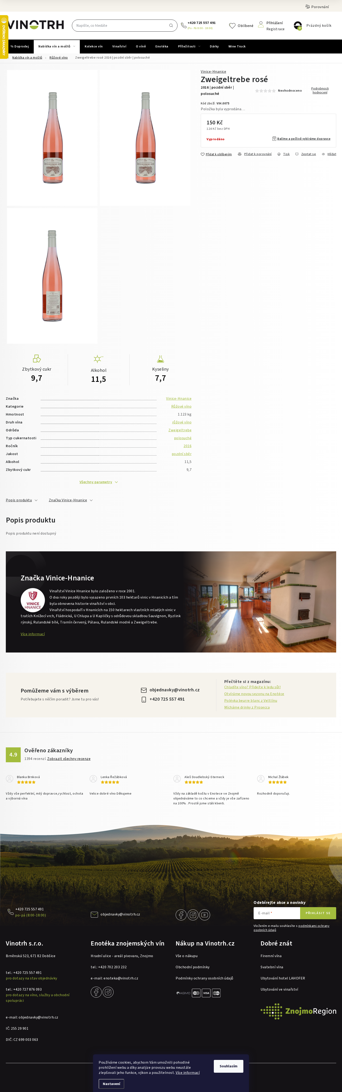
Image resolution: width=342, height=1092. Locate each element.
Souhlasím (229, 1066)
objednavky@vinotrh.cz (175, 690)
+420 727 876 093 (27, 989)
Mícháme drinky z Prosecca (247, 707)
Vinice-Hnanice (213, 71)
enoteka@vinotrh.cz (121, 978)
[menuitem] (20, 46)
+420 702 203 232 (112, 967)
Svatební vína (272, 967)
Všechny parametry (96, 482)
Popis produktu (19, 500)
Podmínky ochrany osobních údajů (204, 978)
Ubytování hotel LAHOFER (283, 978)
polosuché (183, 438)
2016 (187, 446)
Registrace (275, 29)
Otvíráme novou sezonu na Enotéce (254, 693)
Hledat (171, 26)
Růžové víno (181, 406)
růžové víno (182, 422)
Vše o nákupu (187, 956)
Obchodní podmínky (193, 967)
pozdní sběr (182, 453)
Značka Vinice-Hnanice (68, 500)
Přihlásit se (318, 913)
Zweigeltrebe (179, 430)
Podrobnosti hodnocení (320, 91)
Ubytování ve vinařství (279, 989)
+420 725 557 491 (202, 22)
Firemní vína (271, 956)
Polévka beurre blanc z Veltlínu (250, 700)
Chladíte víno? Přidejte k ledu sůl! (252, 687)
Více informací (188, 1072)
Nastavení (111, 1083)
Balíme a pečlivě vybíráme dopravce (303, 139)
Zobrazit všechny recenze (69, 758)
